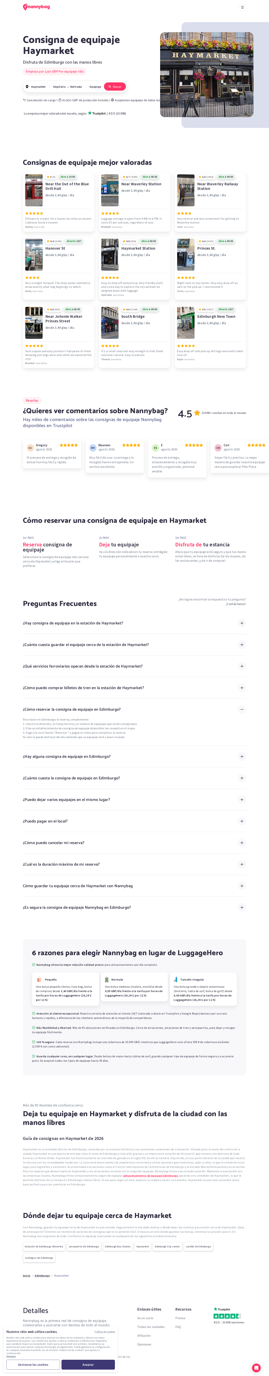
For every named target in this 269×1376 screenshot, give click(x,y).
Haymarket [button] (38, 86)
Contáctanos (236, 604)
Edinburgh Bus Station (117, 1246)
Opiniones (144, 1344)
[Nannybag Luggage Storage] (38, 7)
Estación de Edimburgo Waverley (44, 1246)
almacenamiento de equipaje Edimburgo (151, 1175)
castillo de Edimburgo (198, 1246)
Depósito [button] (59, 86)
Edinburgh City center (167, 1246)
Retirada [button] (76, 86)
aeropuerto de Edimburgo (84, 1246)
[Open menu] (242, 7)
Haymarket (143, 1246)
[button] (256, 1368)
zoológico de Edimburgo (39, 1257)
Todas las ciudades (151, 1327)
